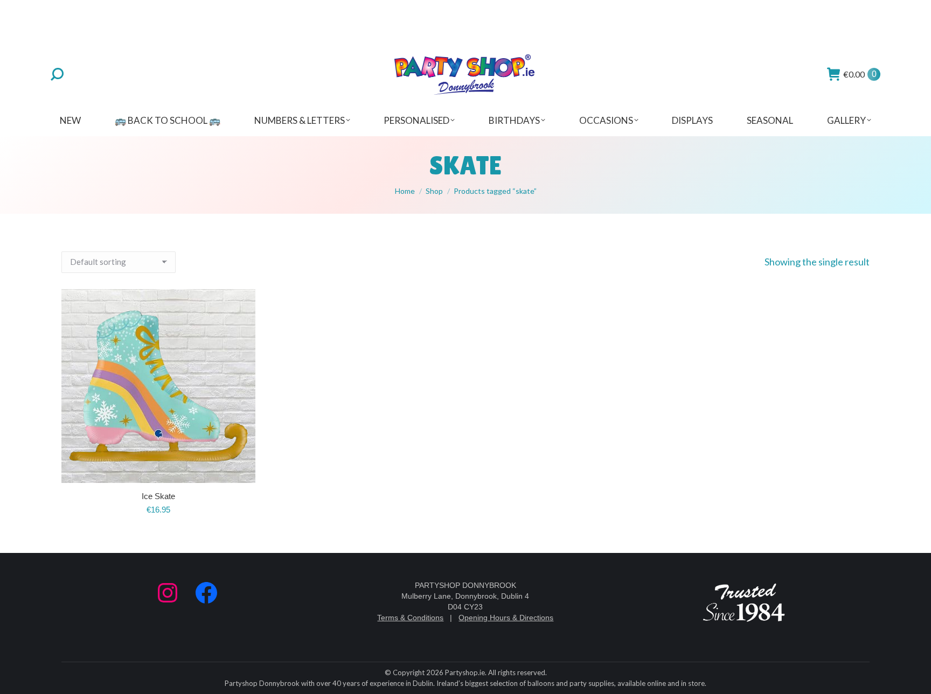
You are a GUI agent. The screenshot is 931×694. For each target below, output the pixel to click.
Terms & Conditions (410, 617)
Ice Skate (158, 496)
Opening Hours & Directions (505, 617)
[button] (241, 469)
